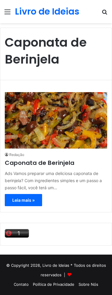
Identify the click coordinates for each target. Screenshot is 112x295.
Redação (16, 154)
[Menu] (7, 13)
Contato (21, 284)
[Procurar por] (105, 13)
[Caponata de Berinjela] (56, 120)
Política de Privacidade (53, 284)
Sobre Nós (88, 284)
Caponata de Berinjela (39, 163)
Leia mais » (23, 200)
